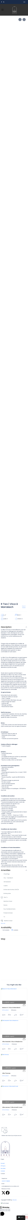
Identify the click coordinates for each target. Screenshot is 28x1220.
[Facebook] (8, 1193)
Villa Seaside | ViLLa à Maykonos (12, 1041)
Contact (3, 1171)
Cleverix (14, 1200)
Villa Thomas (6, 1073)
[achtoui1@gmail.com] (24, 1005)
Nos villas (3, 1168)
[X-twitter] (3, 1193)
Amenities (5, 870)
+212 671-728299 (6, 1181)
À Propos (3, 1166)
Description (6, 627)
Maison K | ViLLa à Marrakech (11, 1007)
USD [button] (24, 2)
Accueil (3, 1163)
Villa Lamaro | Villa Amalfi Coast (12, 1107)
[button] (14, 1213)
